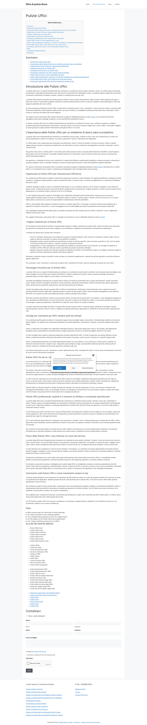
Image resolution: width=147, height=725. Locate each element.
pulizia (93, 117)
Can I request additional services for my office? (43, 521)
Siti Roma (77, 722)
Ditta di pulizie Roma (36, 4)
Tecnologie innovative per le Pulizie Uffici (40, 36)
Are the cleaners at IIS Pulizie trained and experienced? (46, 519)
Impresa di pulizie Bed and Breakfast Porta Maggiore (44, 698)
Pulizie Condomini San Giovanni (37, 709)
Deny (73, 368)
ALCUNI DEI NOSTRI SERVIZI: (36, 51)
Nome (27, 627)
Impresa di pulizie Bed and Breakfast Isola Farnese (43, 712)
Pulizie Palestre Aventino (34, 689)
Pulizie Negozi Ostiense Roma (36, 703)
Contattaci (30, 53)
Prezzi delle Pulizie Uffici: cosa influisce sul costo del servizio (46, 44)
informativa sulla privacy (39, 651)
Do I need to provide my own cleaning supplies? (43, 514)
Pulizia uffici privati (36, 601)
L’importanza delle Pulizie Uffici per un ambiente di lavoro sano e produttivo (51, 30)
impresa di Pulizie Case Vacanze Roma (43, 595)
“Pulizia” (102, 217)
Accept (59, 368)
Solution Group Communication (90, 722)
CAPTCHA (29, 658)
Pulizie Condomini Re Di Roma (36, 692)
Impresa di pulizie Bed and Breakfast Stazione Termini (44, 715)
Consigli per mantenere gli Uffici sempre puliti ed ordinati (45, 38)
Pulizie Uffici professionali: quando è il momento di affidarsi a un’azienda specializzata (55, 42)
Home (87, 4)
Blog (110, 4)
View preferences (87, 368)
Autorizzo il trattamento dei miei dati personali (41, 655)
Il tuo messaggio (32, 637)
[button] (93, 355)
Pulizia (100, 167)
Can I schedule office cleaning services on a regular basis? (47, 517)
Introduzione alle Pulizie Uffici (36, 28)
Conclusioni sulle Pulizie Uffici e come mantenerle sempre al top (47, 47)
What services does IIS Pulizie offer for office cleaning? (46, 512)
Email (28, 630)
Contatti (117, 4)
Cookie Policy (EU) (81, 695)
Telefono (77, 630)
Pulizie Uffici (34, 597)
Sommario (30, 26)
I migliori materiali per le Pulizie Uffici (39, 34)
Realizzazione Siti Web (66, 722)
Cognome (77, 627)
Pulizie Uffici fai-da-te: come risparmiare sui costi (43, 40)
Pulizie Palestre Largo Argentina (37, 706)
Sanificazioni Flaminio (33, 701)
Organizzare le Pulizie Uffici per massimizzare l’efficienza (45, 32)
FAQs (28, 49)
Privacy (77, 692)
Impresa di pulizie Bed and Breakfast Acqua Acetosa (44, 695)
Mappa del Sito (80, 689)
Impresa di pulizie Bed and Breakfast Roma (45, 593)
